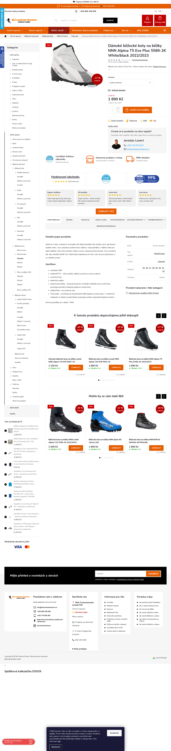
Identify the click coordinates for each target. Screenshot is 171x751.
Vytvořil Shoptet (161, 658)
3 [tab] (103, 380)
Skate (19, 190)
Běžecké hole (19, 354)
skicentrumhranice (44, 626)
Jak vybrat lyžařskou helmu (149, 612)
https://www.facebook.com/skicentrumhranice (50, 620)
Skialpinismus (17, 372)
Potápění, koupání (18, 86)
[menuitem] (15, 30)
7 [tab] (111, 380)
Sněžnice (15, 384)
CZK (159, 11)
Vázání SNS (21, 335)
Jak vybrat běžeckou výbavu (149, 616)
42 (163, 271)
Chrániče (15, 107)
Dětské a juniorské (23, 181)
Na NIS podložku (23, 303)
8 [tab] (113, 380)
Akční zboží (14, 408)
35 (143, 268)
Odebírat (153, 573)
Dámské (20, 258)
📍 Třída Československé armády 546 (83, 603)
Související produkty (135, 220)
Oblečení (15, 103)
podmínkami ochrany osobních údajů (130, 579)
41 (163, 268)
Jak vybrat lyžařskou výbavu (149, 624)
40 (160, 268)
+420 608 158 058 (43, 611)
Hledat (110, 20)
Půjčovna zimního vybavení (116, 624)
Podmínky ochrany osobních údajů (117, 620)
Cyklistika (15, 59)
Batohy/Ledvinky (18, 115)
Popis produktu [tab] (53, 220)
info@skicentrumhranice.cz (138, 149)
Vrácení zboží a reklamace (116, 631)
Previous (158, 315)
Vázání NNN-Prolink (24, 299)
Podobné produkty (155, 220)
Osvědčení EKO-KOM (114, 628)
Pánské (19, 263)
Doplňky (18, 362)
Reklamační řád (112, 612)
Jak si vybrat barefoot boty (148, 606)
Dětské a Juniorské (24, 239)
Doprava (110, 609)
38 (153, 268)
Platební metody (113, 606)
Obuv (14, 99)
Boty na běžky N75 (24, 290)
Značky (12, 414)
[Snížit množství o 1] (118, 111)
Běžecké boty (19, 246)
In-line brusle (17, 74)
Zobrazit (76, 367)
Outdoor (15, 111)
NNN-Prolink (21, 254)
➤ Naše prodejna (79, 649)
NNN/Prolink (159, 253)
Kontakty (110, 602)
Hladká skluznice (23, 172)
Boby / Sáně (16, 380)
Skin (18, 217)
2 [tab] (100, 380)
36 (147, 268)
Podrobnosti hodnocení (140, 60)
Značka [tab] (101, 220)
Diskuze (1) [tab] (85, 220)
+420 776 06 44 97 (135, 145)
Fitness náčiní (17, 124)
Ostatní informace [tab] (117, 220)
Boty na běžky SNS (24, 272)
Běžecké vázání (20, 295)
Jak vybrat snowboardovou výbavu (149, 620)
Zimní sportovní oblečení (21, 139)
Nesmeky (15, 388)
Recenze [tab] (69, 220)
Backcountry (21, 250)
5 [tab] (107, 380)
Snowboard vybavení (20, 160)
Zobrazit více (106, 211)
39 (156, 268)
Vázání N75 (21, 349)
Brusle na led (17, 152)
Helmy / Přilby (17, 90)
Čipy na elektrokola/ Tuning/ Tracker (22, 64)
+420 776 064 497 (43, 615)
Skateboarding (17, 70)
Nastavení (55, 747)
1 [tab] (98, 380)
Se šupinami (21, 204)
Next (164, 315)
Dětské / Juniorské (23, 321)
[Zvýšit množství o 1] (118, 108)
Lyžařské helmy (17, 147)
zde (59, 741)
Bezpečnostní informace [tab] (106, 226)
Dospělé (20, 177)
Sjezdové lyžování (18, 156)
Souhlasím (114, 733)
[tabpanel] (66, 349)
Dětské (19, 267)
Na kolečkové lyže (23, 330)
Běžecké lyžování (18, 164)
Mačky (14, 392)
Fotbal (14, 82)
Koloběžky (16, 78)
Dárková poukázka (18, 128)
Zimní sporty (15, 135)
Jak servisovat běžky (146, 609)
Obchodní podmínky (114, 616)
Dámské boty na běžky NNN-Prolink (144, 293)
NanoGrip (20, 231)
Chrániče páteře (18, 397)
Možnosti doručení (118, 90)
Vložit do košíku (139, 110)
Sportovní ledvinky (21, 358)
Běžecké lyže (19, 168)
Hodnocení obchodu (65, 177)
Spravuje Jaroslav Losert (12, 659)
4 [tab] (105, 380)
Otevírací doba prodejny (14, 11)
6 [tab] (109, 380)
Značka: (113, 126)
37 (150, 268)
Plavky (14, 119)
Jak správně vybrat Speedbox (149, 602)
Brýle (14, 143)
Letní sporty (14, 55)
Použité (20, 185)
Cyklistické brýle (18, 95)
